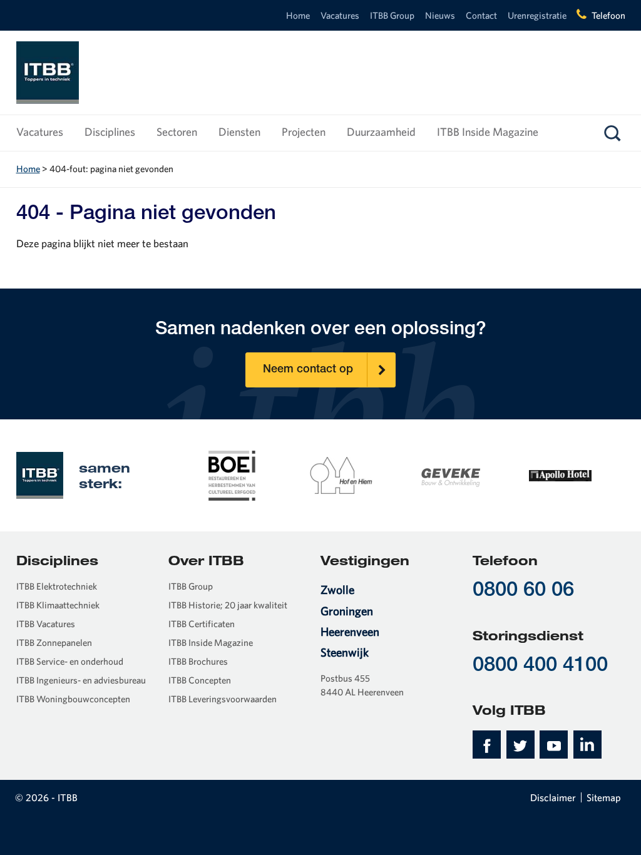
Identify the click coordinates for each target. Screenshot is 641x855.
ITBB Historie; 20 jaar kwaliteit (227, 605)
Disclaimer (553, 797)
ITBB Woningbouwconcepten (73, 699)
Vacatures (339, 15)
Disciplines (110, 131)
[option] (232, 475)
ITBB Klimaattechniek (58, 605)
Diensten (239, 131)
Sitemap (604, 797)
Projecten (304, 131)
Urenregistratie (537, 15)
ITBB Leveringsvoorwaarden (222, 699)
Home (298, 15)
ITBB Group (392, 15)
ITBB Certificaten (201, 623)
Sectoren (176, 131)
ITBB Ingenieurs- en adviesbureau (81, 680)
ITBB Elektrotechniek (56, 586)
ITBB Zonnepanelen (54, 642)
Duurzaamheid (381, 131)
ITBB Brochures (198, 661)
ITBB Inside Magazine (487, 131)
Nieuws (440, 15)
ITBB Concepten (199, 680)
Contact (481, 15)
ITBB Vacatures (45, 623)
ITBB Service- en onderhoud (69, 661)
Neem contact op (308, 370)
